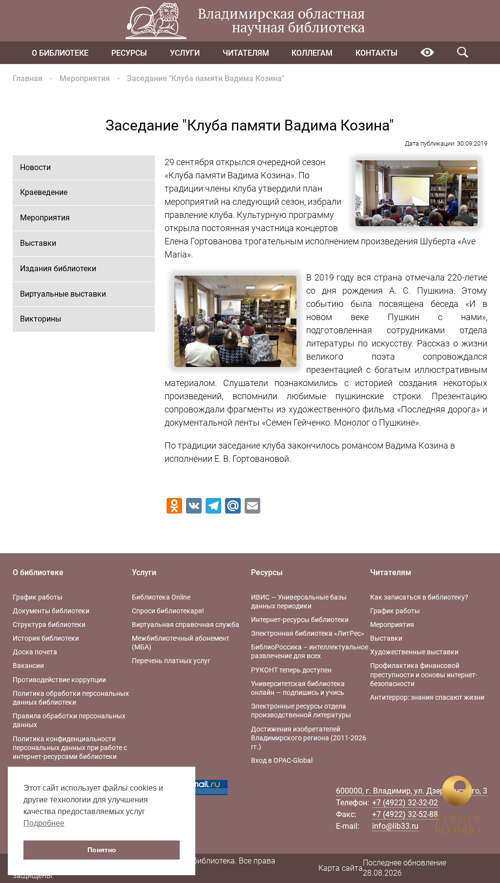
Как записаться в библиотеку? (419, 597)
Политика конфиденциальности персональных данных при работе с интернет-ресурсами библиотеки (70, 747)
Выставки (38, 243)
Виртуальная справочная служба (185, 624)
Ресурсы (129, 53)
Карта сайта (340, 868)
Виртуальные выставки (63, 294)
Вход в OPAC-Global (281, 760)
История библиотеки (46, 638)
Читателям (246, 53)
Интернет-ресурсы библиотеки (300, 620)
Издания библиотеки (58, 268)
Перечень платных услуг (171, 661)
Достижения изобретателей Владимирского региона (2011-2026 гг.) (308, 738)
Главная (27, 78)
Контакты (376, 53)
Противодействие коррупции (59, 680)
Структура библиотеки (49, 624)
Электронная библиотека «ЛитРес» (307, 633)
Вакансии (28, 665)
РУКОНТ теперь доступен (291, 670)
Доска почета (35, 652)
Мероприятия (85, 78)
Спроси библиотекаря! (168, 611)
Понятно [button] (101, 850)
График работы (37, 597)
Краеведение (43, 192)
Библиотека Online (161, 597)
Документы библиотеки (51, 611)
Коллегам (312, 53)
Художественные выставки (414, 652)
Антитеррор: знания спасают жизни (427, 697)
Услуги (185, 53)
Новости (35, 167)
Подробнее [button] (43, 823)
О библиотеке (60, 53)
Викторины (40, 318)
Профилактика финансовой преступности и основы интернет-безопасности (424, 674)
